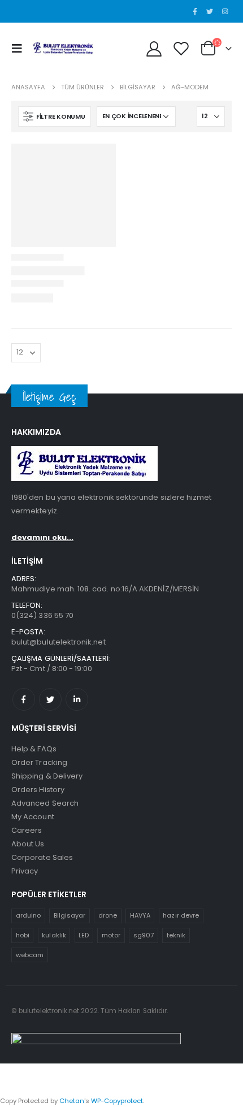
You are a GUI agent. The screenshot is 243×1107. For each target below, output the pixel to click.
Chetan (71, 1100)
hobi (22, 935)
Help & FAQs (34, 748)
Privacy (24, 871)
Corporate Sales (42, 857)
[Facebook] (195, 11)
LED (84, 935)
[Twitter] (209, 11)
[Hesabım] (154, 48)
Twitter (50, 699)
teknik (176, 935)
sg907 (143, 935)
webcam (30, 954)
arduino (28, 915)
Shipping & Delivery (47, 776)
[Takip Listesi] (181, 48)
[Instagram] (225, 11)
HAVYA (140, 915)
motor (111, 935)
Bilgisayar (70, 915)
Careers (26, 830)
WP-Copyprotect (117, 1100)
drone (107, 915)
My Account (32, 816)
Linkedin (77, 699)
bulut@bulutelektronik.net (58, 642)
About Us (28, 843)
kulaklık (54, 935)
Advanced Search (45, 803)
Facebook (23, 699)
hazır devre (181, 915)
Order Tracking (39, 762)
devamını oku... (42, 537)
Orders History (37, 789)
